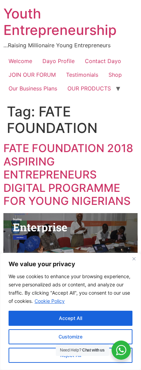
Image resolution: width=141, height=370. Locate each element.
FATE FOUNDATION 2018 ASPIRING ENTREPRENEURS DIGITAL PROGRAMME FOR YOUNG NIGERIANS (68, 174)
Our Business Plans (33, 88)
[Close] (134, 259)
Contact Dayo (103, 61)
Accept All (70, 318)
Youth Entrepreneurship (60, 21)
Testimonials (82, 74)
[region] (70, 311)
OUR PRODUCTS (89, 88)
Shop (115, 74)
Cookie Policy (50, 301)
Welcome (20, 61)
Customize (70, 337)
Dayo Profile (58, 61)
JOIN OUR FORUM (32, 74)
